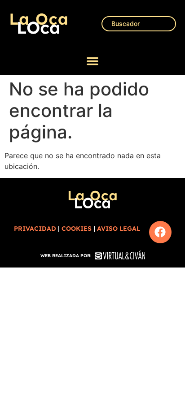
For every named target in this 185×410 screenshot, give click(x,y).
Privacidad (35, 228)
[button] (92, 61)
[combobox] (138, 23)
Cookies (77, 228)
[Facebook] (160, 232)
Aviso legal (118, 228)
